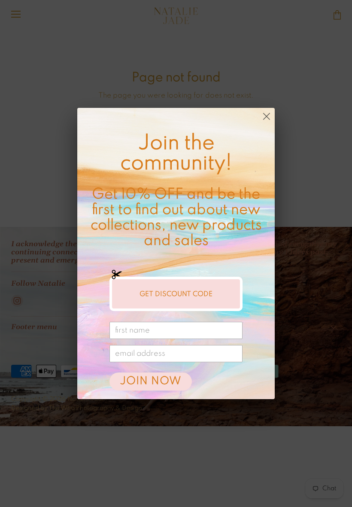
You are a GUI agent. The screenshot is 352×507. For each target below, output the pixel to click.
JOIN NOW (151, 381)
